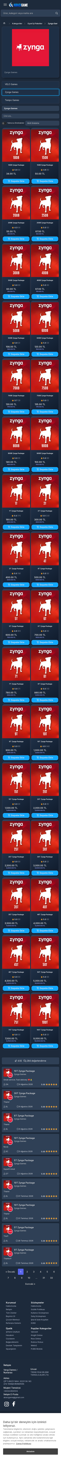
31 (44, 1278)
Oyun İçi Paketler (35, 23)
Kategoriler (17, 23)
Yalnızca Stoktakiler (15, 123)
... (36, 1278)
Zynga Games (54, 23)
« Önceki (10, 1271)
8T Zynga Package (24, 1116)
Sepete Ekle (17, 181)
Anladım (31, 1451)
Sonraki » (30, 1284)
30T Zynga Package (24, 1093)
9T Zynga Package (24, 1250)
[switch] (4, 123)
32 (51, 1278)
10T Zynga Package (24, 1071)
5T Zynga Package (24, 1160)
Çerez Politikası (23, 1443)
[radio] (47, 1084)
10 (29, 1278)
